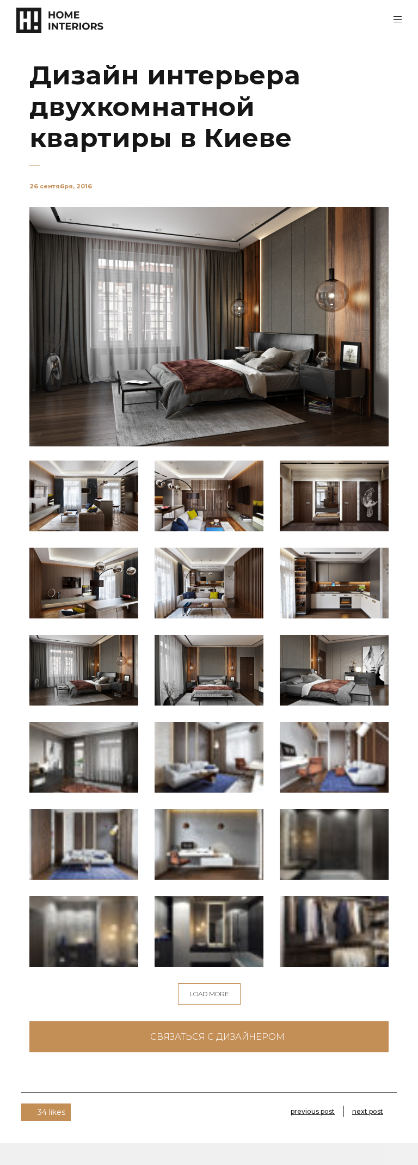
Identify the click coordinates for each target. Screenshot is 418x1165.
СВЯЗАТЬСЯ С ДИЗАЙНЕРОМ (217, 1037)
